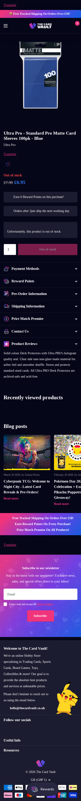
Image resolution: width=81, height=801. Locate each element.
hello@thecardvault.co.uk (27, 708)
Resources (11, 750)
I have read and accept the (31, 604)
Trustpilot (10, 5)
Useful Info (12, 740)
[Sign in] (68, 25)
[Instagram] (5, 728)
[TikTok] (24, 728)
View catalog (6, 26)
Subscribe (41, 616)
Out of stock (47, 249)
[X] (15, 728)
